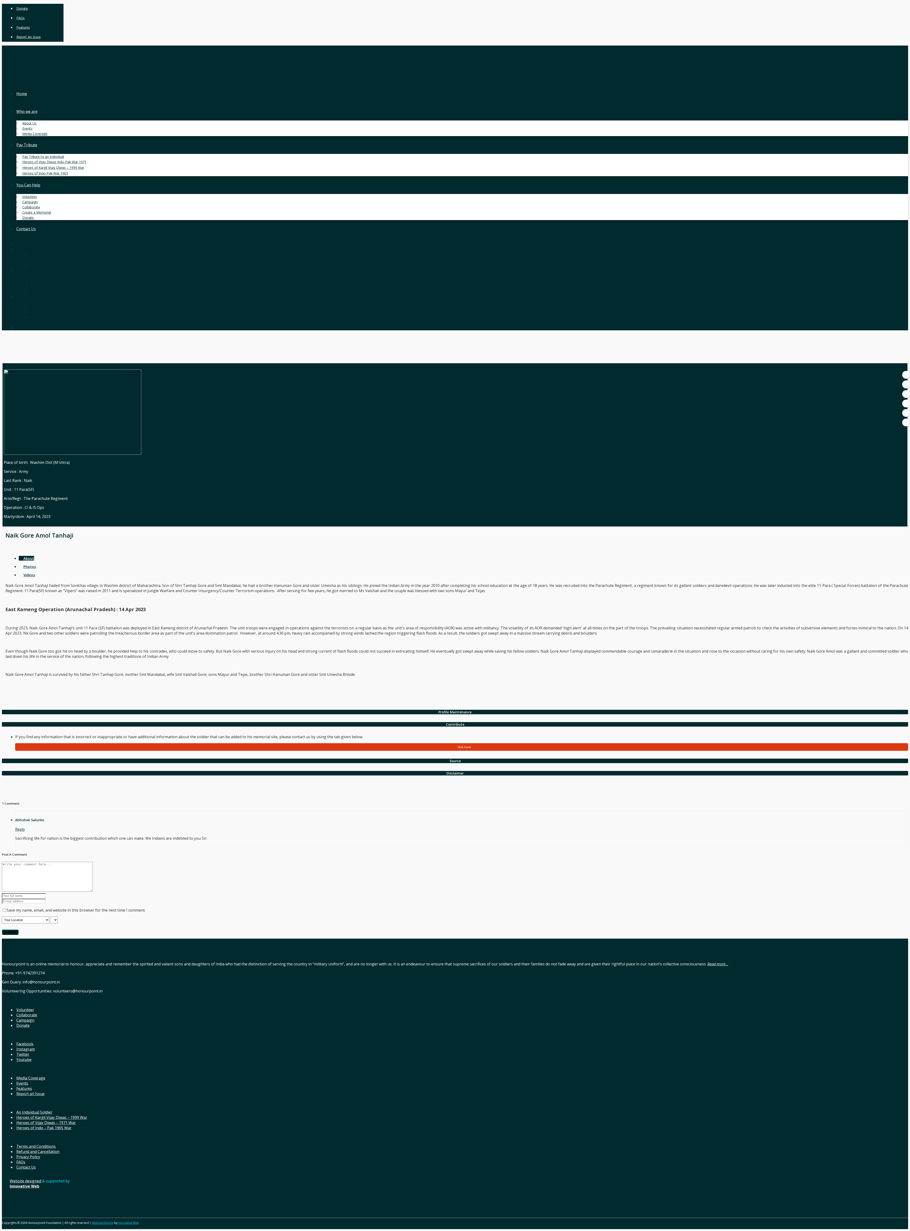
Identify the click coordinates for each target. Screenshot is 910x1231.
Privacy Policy (28, 1156)
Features (23, 27)
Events (22, 1083)
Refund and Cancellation (37, 1151)
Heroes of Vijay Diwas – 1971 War (46, 1122)
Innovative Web (128, 1223)
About (28, 558)
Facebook (24, 1044)
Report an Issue (28, 37)
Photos (29, 566)
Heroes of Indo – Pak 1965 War (44, 1127)
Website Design (103, 1223)
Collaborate (26, 1015)
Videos (29, 574)
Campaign (25, 1020)
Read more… (717, 964)
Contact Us (26, 1167)
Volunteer (25, 1009)
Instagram (25, 1049)
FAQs (20, 18)
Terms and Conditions (36, 1146)
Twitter (22, 1054)
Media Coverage (30, 1078)
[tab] (455, 712)
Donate (22, 8)
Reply (20, 829)
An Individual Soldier (34, 1112)
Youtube (24, 1059)
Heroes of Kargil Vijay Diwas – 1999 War (51, 1117)
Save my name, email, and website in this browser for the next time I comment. (76, 910)
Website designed (25, 1181)
